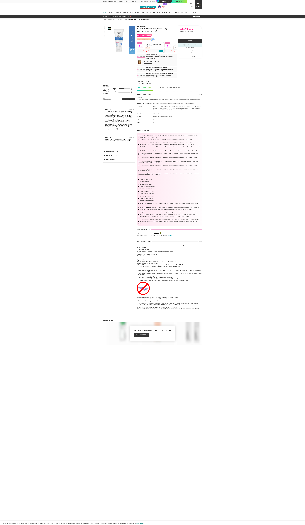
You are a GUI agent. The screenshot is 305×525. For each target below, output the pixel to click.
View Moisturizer (110, 155)
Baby (158, 12)
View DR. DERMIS (109, 159)
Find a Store (152, 1)
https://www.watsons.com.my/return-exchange (166, 307)
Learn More (169, 235)
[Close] (302, 523)
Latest (107, 103)
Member (111, 12)
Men (154, 12)
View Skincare (109, 151)
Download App (144, 1)
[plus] (199, 37)
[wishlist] (152, 31)
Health (131, 12)
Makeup (125, 12)
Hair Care (148, 12)
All (104, 103)
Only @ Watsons (178, 12)
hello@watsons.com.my (170, 308)
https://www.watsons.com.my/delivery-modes (167, 278)
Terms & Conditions (148, 63)
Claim (160, 51)
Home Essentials (167, 12)
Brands (194, 12)
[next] (186, 13)
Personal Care (139, 12)
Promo (105, 12)
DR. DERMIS (141, 27)
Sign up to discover (140, 334)
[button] (198, 4)
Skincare (118, 12)
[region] (152, 523)
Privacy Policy (140, 523)
